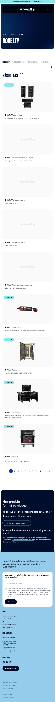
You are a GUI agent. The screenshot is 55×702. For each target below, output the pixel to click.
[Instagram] (7, 662)
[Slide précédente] (46, 67)
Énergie (45, 61)
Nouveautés (18, 61)
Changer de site (37, 1)
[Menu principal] (6, 9)
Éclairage (33, 61)
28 (48, 471)
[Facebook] (3, 662)
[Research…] (48, 9)
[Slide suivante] (51, 67)
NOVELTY (6, 61)
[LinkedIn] (10, 662)
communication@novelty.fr (23, 540)
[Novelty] (27, 9)
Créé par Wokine (7, 697)
